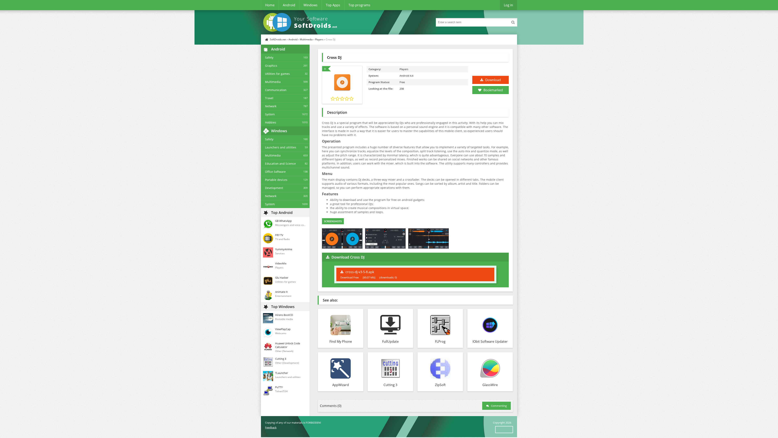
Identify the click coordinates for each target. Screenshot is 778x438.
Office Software (275, 172)
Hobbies (270, 122)
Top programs (359, 5)
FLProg (440, 341)
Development (274, 188)
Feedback (271, 427)
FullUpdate (390, 341)
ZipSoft (440, 385)
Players (319, 39)
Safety (269, 57)
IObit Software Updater (490, 341)
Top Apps (333, 5)
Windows (310, 5)
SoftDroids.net (278, 39)
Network (270, 106)
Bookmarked (493, 90)
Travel (269, 98)
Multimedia (306, 39)
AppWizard (340, 385)
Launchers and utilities (280, 147)
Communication (275, 90)
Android (289, 5)
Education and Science (280, 163)
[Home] (301, 22)
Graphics (271, 66)
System (270, 114)
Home (270, 5)
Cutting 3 (390, 385)
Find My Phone (340, 341)
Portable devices (276, 180)
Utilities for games (277, 74)
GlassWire (490, 385)
